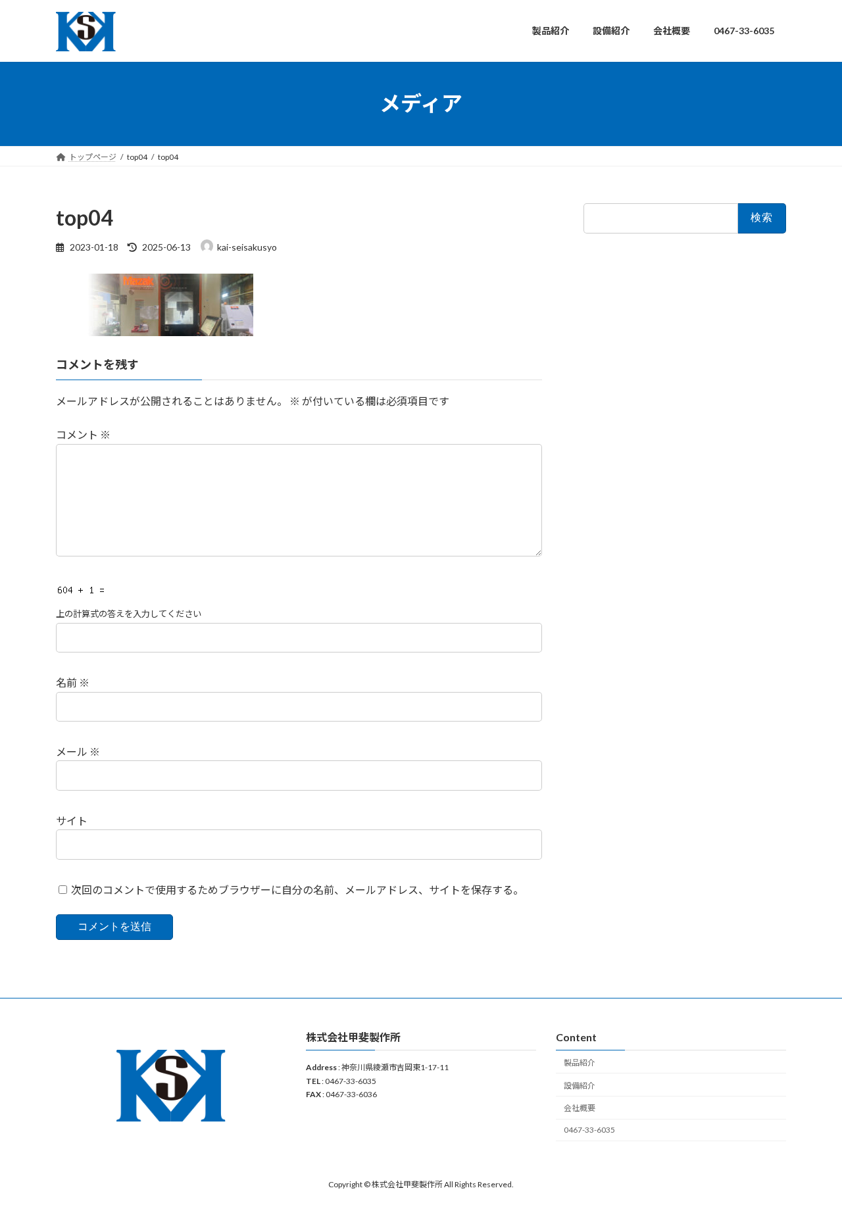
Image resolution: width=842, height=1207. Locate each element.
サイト (71, 820)
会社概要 (579, 1109)
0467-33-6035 (589, 1130)
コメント (83, 435)
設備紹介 (579, 1086)
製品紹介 (579, 1063)
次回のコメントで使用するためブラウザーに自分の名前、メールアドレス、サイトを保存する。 (297, 889)
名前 (72, 683)
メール (78, 751)
